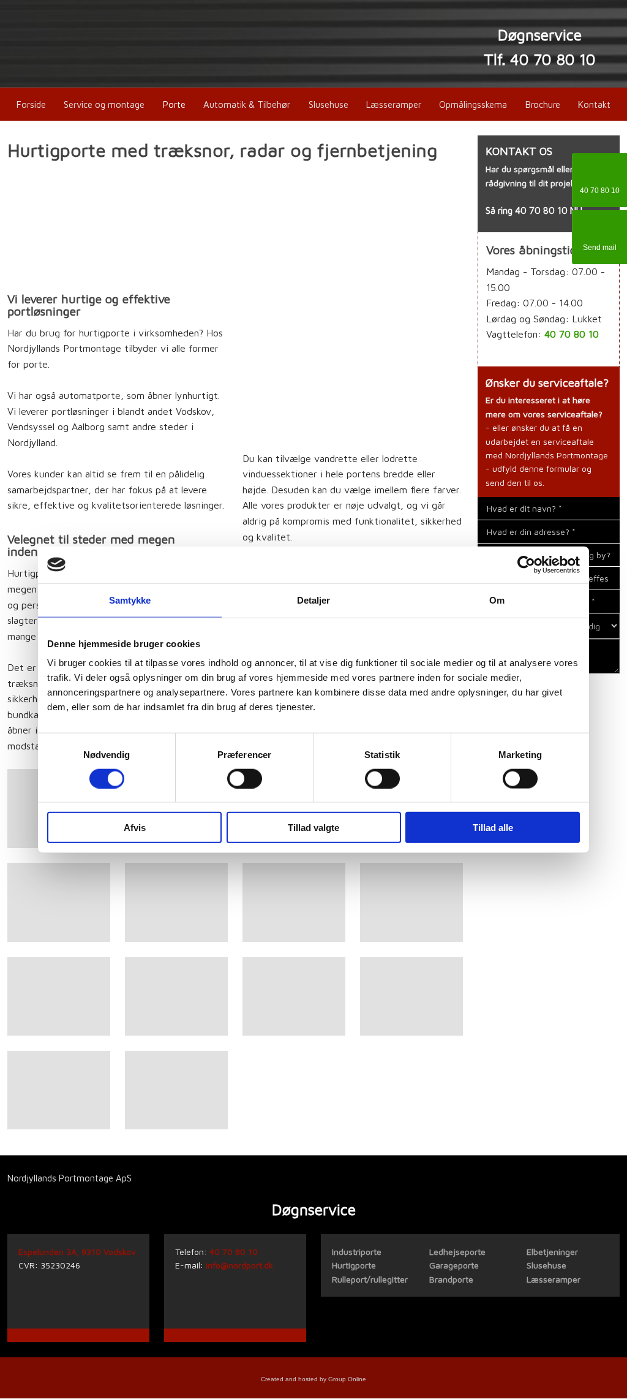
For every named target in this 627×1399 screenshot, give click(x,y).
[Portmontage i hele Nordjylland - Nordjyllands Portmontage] (104, 38)
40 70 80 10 (541, 210)
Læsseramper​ (553, 1279)
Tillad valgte (313, 827)
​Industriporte (356, 1251)
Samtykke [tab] (130, 599)
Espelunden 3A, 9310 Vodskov (77, 1251)
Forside (31, 104)
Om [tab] (497, 599)
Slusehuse (328, 104)
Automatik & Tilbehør (246, 104)
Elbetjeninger (552, 1251)
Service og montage (104, 104)
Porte (174, 104)
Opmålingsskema (473, 104)
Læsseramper (393, 104)
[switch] (244, 778)
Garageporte (454, 1265)
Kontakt (594, 104)
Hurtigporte (354, 1265)
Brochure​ (542, 104)
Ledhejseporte (457, 1251)
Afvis (135, 827)
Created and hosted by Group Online (313, 1379)
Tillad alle (493, 827)
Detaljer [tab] (314, 599)
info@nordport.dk (239, 1265)
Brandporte (451, 1279)
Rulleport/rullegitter (370, 1279)
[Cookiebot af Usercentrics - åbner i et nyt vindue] (526, 564)
